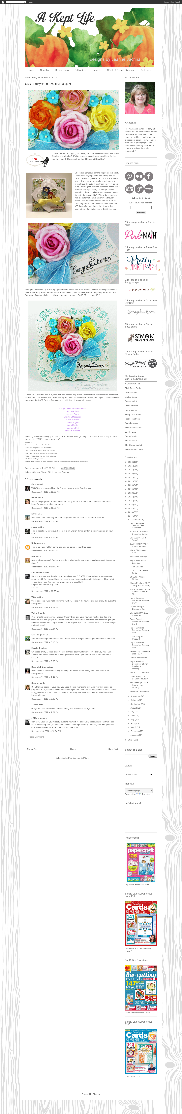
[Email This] (62, 468)
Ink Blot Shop (131, 392)
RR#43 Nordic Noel (138, 657)
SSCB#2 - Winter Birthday (137, 578)
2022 (130, 477)
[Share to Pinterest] (73, 468)
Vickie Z (35, 613)
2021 (130, 481)
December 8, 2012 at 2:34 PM (44, 712)
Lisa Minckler (37, 572)
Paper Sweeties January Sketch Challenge (138, 525)
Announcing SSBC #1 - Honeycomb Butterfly (140, 685)
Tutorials (96, 70)
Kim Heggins (37, 635)
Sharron (35, 683)
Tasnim (34, 705)
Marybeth (36, 648)
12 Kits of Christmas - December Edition (139, 532)
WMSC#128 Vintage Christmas (139, 614)
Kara (33, 514)
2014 (130, 508)
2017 (130, 497)
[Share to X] (67, 468)
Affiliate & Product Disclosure (120, 70)
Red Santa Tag (136, 567)
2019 (130, 489)
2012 (130, 516)
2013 (130, 512)
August (134, 708)
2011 (130, 740)
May (133, 719)
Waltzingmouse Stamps (58, 472)
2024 (130, 469)
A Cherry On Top (132, 384)
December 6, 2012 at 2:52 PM (44, 607)
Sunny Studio (131, 436)
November (135, 696)
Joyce (34, 527)
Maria (34, 556)
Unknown (36, 543)
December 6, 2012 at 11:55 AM (45, 591)
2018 (130, 493)
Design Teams (62, 70)
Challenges (145, 70)
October (134, 700)
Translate (146, 794)
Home (31, 70)
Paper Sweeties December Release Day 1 (139, 645)
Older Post (113, 749)
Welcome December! (139, 691)
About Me (44, 70)
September (136, 704)
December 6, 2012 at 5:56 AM (44, 521)
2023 (130, 473)
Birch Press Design (133, 388)
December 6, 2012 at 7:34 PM (44, 629)
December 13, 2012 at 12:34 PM (46, 731)
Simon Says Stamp (133, 427)
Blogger (96, 1094)
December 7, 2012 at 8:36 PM (44, 699)
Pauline (35, 497)
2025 (130, 466)
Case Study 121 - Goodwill (138, 637)
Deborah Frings (38, 667)
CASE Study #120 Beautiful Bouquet (139, 677)
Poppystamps (131, 410)
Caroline (35, 484)
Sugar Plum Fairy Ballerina (138, 561)
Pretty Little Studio (133, 414)
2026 (130, 462)
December (135, 519)
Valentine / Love (39, 472)
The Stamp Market (133, 445)
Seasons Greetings (138, 557)
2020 (130, 485)
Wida (33, 597)
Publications (80, 70)
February (135, 731)
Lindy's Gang (131, 397)
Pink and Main (131, 405)
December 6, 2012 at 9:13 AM (44, 537)
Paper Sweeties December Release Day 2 (139, 630)
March (134, 727)
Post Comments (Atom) (78, 758)
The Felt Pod (131, 441)
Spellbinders (130, 432)
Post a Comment (36, 737)
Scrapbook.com (132, 423)
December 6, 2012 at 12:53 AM (45, 508)
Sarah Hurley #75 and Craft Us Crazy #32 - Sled (140, 591)
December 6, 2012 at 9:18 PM (44, 642)
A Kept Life (49, 17)
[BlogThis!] (65, 468)
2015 (130, 504)
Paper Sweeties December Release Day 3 (139, 621)
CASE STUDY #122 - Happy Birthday (139, 545)
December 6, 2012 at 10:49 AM (45, 567)
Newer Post (32, 749)
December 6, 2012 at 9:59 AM (44, 551)
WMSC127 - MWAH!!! (139, 672)
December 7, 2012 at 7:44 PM (44, 677)
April (133, 723)
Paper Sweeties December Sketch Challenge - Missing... (139, 665)
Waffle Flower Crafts (134, 449)
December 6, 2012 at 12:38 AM (45, 492)
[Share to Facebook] (70, 468)
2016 (130, 501)
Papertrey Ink (131, 401)
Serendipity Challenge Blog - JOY (140, 652)
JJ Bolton (36, 718)
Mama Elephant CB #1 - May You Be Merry (140, 584)
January (134, 735)
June (133, 715)
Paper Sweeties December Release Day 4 (139, 600)
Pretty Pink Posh (132, 419)
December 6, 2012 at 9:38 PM (44, 661)
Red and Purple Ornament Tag (137, 607)
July (133, 712)
